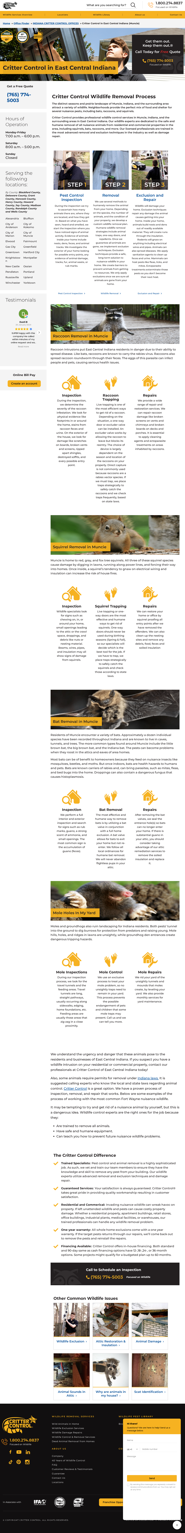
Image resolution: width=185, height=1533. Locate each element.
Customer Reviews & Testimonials (72, 1469)
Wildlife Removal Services (73, 1416)
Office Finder (21, 23)
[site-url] (19, 1424)
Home (6, 23)
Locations (62, 15)
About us (59, 1448)
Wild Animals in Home (65, 1424)
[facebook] (10, 1452)
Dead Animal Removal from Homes (73, 1441)
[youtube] (18, 1452)
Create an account (24, 383)
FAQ (54, 1464)
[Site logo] (10, 5)
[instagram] (27, 1462)
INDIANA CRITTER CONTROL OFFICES (56, 23)
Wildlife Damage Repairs (67, 1432)
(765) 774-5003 (19, 97)
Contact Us (58, 1478)
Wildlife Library (101, 15)
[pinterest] (18, 1462)
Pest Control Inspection (70, 293)
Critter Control (75, 1088)
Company (57, 1456)
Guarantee (58, 1473)
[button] (39, 332)
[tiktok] (10, 1462)
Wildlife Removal (110, 293)
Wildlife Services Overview (17, 15)
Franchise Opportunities (118, 1502)
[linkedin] (27, 1452)
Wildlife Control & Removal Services (73, 1437)
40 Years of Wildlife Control (68, 1460)
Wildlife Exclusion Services (68, 1428)
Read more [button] (23, 346)
